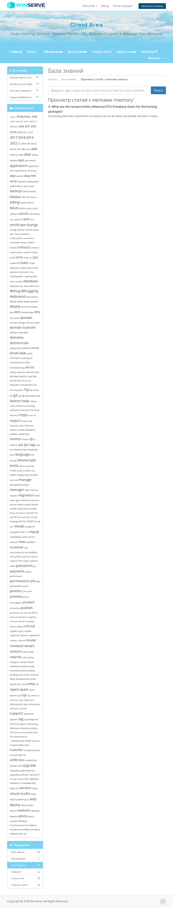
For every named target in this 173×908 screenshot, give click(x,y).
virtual (35, 788)
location (27, 470)
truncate (14, 755)
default (13, 301)
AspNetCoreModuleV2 (28, 181)
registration (34, 635)
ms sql (19, 513)
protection (15, 608)
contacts (23, 247)
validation (34, 779)
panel (12, 566)
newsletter (31, 542)
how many (34, 410)
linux (21, 466)
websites (35, 810)
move (12, 513)
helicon (15, 401)
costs (26, 257)
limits (14, 465)
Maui (27, 490)
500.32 (13, 149)
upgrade (29, 765)
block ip (23, 208)
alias (27, 154)
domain (26, 317)
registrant (14, 635)
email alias (18, 353)
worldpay (25, 829)
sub (11, 708)
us (11, 779)
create (23, 262)
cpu (35, 257)
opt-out (26, 556)
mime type (15, 500)
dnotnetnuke (27, 312)
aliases (35, 154)
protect (28, 602)
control (26, 252)
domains (17, 337)
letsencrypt (27, 460)
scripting (23, 666)
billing (15, 202)
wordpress (15, 829)
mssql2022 (15, 532)
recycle (21, 621)
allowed (13, 160)
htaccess (14, 415)
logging (20, 474)
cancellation (34, 214)
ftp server (34, 390)
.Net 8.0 (13, 126)
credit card (23, 272)
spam (24, 689)
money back (23, 508)
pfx (32, 581)
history (33, 401)
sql (23, 695)
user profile (23, 779)
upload (33, 774)
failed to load (25, 376)
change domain (17, 229)
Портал (52, 79)
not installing (31, 552)
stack (26, 700)
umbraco (17, 759)
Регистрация (122, 6)
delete (20, 301)
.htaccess (23, 116)
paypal (28, 571)
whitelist (14, 816)
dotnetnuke (19, 343)
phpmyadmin (16, 586)
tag (20, 719)
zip (25, 833)
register (28, 631)
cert (32, 219)
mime (37, 495)
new (21, 541)
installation (30, 429)
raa (21, 612)
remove (21, 640)
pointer (16, 591)
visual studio (20, 793)
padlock (34, 560)
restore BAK (28, 651)
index (21, 425)
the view (33, 732)
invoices (25, 439)
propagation (16, 602)
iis (35, 415)
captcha (18, 219)
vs (28, 799)
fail (11, 376)
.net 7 (26, 121)
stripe (37, 704)
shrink (33, 679)
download (26, 348)
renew (31, 640)
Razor (35, 612)
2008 (19, 132)
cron (31, 272)
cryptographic (16, 276)
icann (30, 415)
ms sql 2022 (24, 517)
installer (13, 434)
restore (16, 651)
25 (19, 143)
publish (27, 607)
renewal (16, 646)
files (35, 376)
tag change (29, 719)
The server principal (19, 732)
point (25, 586)
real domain (20, 617)
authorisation (16, 186)
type (20, 755)
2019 (29, 137)
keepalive (18, 449)
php (38, 581)
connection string (18, 242)
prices (26, 597)
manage (24, 479)
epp (23, 367)
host (25, 406)
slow (24, 684)
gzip (38, 395)
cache (35, 208)
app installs (30, 160)
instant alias (23, 434)
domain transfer (23, 327)
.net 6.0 (19, 121)
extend (13, 372)
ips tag (29, 444)
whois (23, 816)
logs (27, 474)
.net (34, 116)
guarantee (30, 395)
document (15, 318)
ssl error (14, 700)
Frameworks (26, 384)
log (33, 470)
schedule (14, 666)
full (11, 395)
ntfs (11, 556)
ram (25, 612)
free (35, 384)
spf (19, 695)
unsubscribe (31, 760)
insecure (14, 429)
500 (28, 143)
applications (21, 170)
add (34, 148)
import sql (27, 421)
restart (28, 646)
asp (13, 175)
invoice (15, 439)
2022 (13, 143)
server (27, 674)
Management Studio (19, 484)
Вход (105, 6)
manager (17, 489)
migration (26, 495)
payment (17, 571)
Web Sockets (27, 805)
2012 (25, 132)
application (19, 165)
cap (11, 219)
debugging (29, 291)
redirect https (16, 626)
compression (16, 238)
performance (16, 576)
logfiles (13, 474)
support (16, 713)
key (25, 449)
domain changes (18, 322)
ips (20, 444)
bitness (23, 202)
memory (34, 490)
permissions (20, 581)
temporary (25, 728)
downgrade (15, 348)
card (25, 219)
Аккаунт (155, 58)
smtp (31, 683)
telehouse (14, 728)
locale (19, 470)
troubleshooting (31, 750)
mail (16, 480)
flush (19, 380)
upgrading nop (27, 770)
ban (28, 197)
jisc (11, 449)
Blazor (31, 202)
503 (18, 149)
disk (12, 312)
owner (26, 560)
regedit (13, 631)
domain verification (19, 332)
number (18, 556)
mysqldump (15, 536)
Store (32, 51)
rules (24, 657)
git (15, 395)
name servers (28, 536)
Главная (16, 51)
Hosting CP (149, 51)
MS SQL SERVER (26, 521)
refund (29, 626)
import (15, 420)
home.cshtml (16, 406)
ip (31, 439)
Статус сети (101, 51)
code (16, 234)
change (32, 224)
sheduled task (22, 679)
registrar (24, 635)
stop (25, 704)
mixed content (24, 504)
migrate (13, 495)
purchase (14, 612)
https (23, 415)
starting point (16, 704)
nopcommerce (17, 552)
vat (17, 788)
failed (16, 376)
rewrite (15, 657)
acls (28, 149)
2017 (13, 137)
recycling (30, 621)
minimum (25, 500)
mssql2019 (29, 526)
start (32, 700)
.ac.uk (12, 116)
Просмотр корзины (152, 6)
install (21, 429)
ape (21, 160)
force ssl (27, 380)
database (30, 281)
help (25, 401)
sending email (16, 674)
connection (28, 238)
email (35, 348)
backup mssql (29, 191)
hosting (31, 406)
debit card (34, 286)
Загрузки (15, 871)
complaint (24, 234)
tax (36, 719)
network (14, 542)
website (24, 810)
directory (25, 306)
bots (29, 208)
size (19, 684)
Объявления (53, 51)
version (25, 788)
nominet (16, 547)
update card (16, 765)
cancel (23, 213)
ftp (26, 389)
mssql (19, 526)
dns (37, 312)
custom (19, 281)
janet (37, 445)
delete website (31, 301)
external (21, 372)
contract (35, 247)
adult (20, 154)
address (14, 154)
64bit (23, 149)
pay (34, 566)
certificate (18, 224)
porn (24, 591)
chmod (28, 229)
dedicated (17, 296)
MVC (23, 532)
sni (37, 684)
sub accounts (20, 708)
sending (31, 670)
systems (14, 719)
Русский (88, 6)
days (26, 286)
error (30, 367)
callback (14, 214)
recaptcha (31, 617)
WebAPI (13, 810)
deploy (15, 306)
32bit (23, 143)
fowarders (15, 384)
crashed (14, 263)
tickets (21, 745)
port (30, 591)
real (12, 617)
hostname (14, 410)
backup (16, 191)
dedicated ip (32, 296)
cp (30, 257)
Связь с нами (126, 51)
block (14, 208)
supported (29, 713)
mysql (34, 531)
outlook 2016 (16, 560)
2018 (21, 137)
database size (16, 286)
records (13, 621)
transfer (16, 750)
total (27, 745)
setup (12, 679)
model (34, 504)
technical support (18, 724)
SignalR (13, 684)
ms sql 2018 (28, 513)
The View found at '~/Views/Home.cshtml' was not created (25, 741)
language (22, 454)
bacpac (15, 196)
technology (32, 724)
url (38, 774)
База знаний (77, 51)
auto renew (28, 186)
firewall (13, 380)
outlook (34, 556)
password (24, 565)
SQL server (32, 695)
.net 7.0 (32, 121)
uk (24, 755)
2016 (30, 132)
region (20, 631)
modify (13, 508)
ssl (39, 695)
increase (14, 425)
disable (34, 306)
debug (15, 291)
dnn (17, 312)
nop (26, 547)
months (33, 508)
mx (27, 532)
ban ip (34, 197)
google (21, 395)
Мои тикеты (17, 852)
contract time (16, 252)
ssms (21, 700)
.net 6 (12, 121)
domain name (33, 322)
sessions (35, 674)
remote (13, 640)
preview (16, 596)
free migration (16, 390)
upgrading (15, 770)
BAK (24, 197)
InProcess (29, 425)
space (14, 689)
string (31, 704)
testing (34, 728)
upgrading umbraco (19, 774)
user (15, 779)
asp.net (19, 176)
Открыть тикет (19, 884)
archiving (32, 170)
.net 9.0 (23, 126)
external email (32, 372)
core (19, 257)
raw (29, 612)
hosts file (24, 410)
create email (25, 267)
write (20, 833)
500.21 (34, 143)
